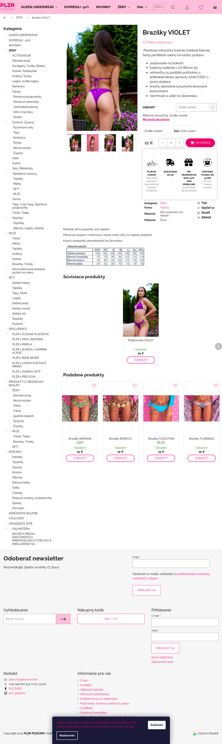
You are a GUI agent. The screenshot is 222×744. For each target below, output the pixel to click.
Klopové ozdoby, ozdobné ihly (32, 498)
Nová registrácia (162, 657)
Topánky (18, 223)
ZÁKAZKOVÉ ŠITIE (21, 523)
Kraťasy (17, 254)
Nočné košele (22, 148)
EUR (157, 6)
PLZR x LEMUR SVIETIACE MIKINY (29, 364)
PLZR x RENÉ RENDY (25, 358)
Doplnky (17, 218)
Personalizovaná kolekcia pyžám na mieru (28, 270)
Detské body (20, 303)
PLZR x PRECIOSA (24, 376)
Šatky (15, 487)
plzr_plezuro (17, 693)
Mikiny (17, 183)
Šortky (17, 142)
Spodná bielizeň (23, 416)
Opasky (17, 467)
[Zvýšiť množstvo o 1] (179, 143)
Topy (16, 132)
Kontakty (86, 685)
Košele (17, 117)
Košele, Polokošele (24, 71)
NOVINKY (15, 45)
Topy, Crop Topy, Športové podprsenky (29, 206)
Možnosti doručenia (156, 119)
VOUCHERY (16, 518)
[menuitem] (39, 7)
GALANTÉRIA (21, 528)
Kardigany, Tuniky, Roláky (28, 66)
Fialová (164, 207)
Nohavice (18, 86)
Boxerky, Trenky (22, 264)
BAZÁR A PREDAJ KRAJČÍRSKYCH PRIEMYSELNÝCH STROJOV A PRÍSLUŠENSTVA (31, 539)
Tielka (17, 405)
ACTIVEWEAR (21, 55)
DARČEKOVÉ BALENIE (23, 513)
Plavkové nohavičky (26, 101)
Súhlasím (157, 725)
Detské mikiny (21, 283)
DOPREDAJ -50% (20, 40)
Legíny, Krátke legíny (25, 81)
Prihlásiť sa (146, 590)
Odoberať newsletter (93, 712)
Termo (16, 199)
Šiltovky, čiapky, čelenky (28, 228)
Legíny (16, 298)
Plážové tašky (21, 482)
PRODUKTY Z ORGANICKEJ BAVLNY (26, 383)
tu (132, 726)
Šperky (16, 503)
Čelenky (17, 493)
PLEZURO (15, 688)
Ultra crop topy (23, 112)
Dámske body (21, 60)
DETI (16, 189)
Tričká (16, 238)
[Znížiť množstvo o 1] (162, 143)
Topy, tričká (19, 293)
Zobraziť (141, 360)
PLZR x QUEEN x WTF (26, 371)
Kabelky (17, 457)
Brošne (17, 472)
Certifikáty (86, 708)
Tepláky (18, 178)
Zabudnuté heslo (162, 662)
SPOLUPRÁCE (18, 329)
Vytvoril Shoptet (208, 733)
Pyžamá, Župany (23, 122)
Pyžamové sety (23, 127)
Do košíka (203, 142)
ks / (111, 619)
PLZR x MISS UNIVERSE (27, 339)
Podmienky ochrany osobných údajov (105, 703)
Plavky (16, 91)
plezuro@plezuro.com (23, 679)
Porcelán (18, 508)
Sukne (16, 163)
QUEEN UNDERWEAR (23, 35)
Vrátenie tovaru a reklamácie (98, 698)
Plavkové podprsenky (27, 96)
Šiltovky (17, 477)
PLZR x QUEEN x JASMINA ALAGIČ (29, 351)
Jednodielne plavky (25, 107)
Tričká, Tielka (20, 212)
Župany (18, 153)
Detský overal (21, 308)
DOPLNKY (15, 451)
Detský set (19, 313)
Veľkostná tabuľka (91, 689)
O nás (84, 680)
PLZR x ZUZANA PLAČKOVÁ (30, 334)
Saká (15, 158)
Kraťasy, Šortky (22, 76)
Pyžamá (17, 323)
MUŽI (16, 194)
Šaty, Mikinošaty (22, 168)
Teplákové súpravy (24, 173)
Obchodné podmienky (94, 694)
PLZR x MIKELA (22, 344)
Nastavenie (67, 735)
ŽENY (12, 50)
